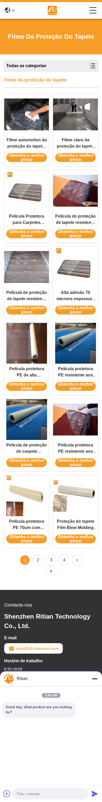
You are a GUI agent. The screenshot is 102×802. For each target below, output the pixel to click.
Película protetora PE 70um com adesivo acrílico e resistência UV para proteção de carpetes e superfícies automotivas (26, 525)
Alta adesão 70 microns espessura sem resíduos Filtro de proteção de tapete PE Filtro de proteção (75, 296)
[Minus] (95, 679)
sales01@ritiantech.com (37, 648)
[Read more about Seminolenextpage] (77, 560)
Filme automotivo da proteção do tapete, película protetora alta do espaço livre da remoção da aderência (27, 143)
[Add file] (6, 793)
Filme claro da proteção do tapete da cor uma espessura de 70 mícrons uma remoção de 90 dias (75, 143)
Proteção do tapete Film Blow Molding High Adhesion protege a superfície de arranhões (75, 525)
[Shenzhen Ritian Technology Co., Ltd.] (52, 10)
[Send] (94, 793)
